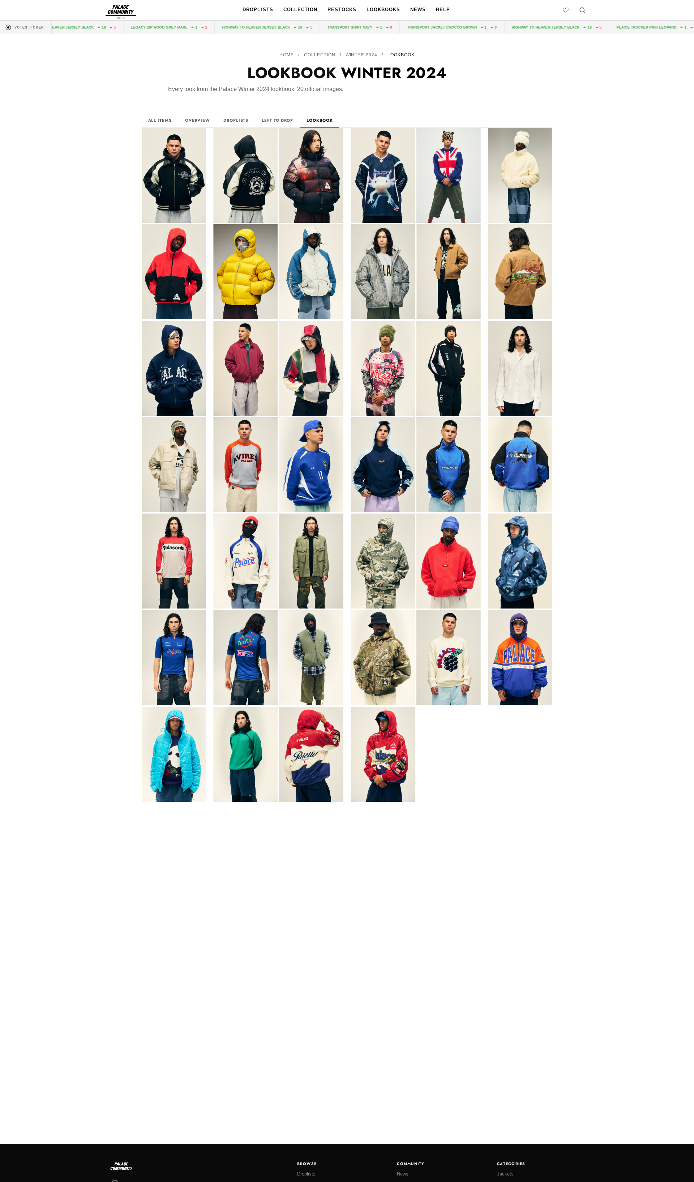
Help (443, 9)
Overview (197, 120)
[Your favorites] (566, 10)
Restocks (341, 9)
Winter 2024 (362, 54)
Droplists (258, 9)
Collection (300, 9)
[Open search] (582, 10)
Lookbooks (383, 9)
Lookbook (320, 120)
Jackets (505, 1174)
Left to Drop (277, 120)
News (418, 9)
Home (286, 54)
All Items (160, 120)
